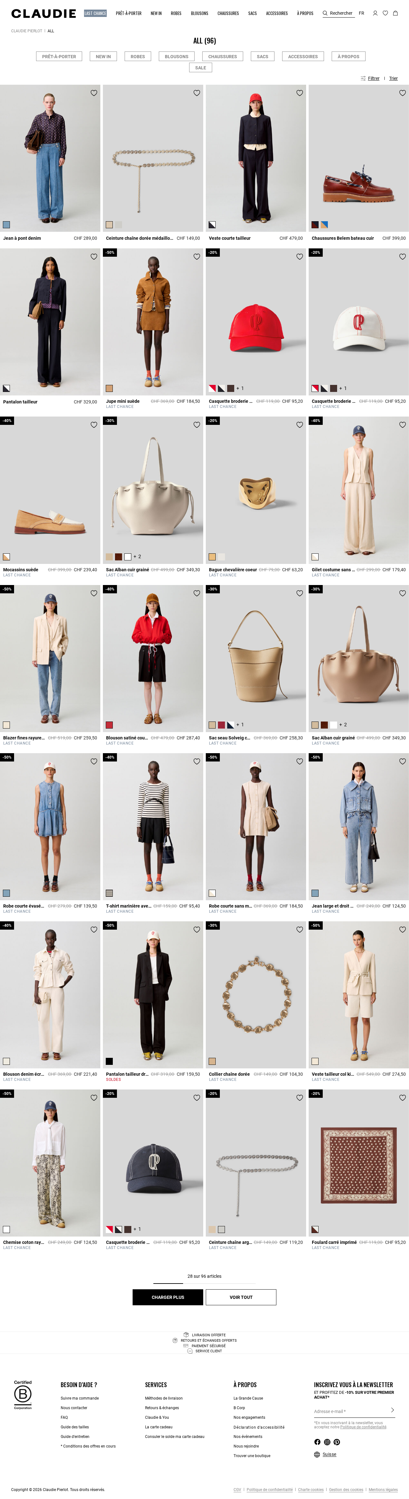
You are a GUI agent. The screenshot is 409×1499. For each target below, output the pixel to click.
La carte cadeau (159, 1427)
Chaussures (222, 56)
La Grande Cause (248, 1398)
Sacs (262, 56)
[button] (96, 13)
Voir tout (241, 1297)
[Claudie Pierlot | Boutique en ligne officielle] (43, 13)
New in (103, 56)
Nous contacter (74, 1408)
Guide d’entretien (75, 1436)
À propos (348, 56)
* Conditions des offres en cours (88, 1446)
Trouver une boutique (252, 1456)
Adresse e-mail (328, 1411)
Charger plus (168, 1297)
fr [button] (361, 13)
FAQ (64, 1417)
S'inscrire (392, 1411)
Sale (200, 67)
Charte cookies (310, 1489)
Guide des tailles (75, 1427)
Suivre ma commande (80, 1398)
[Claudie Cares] (23, 1394)
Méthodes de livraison (164, 1398)
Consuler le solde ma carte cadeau (174, 1436)
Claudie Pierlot (26, 31)
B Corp (239, 1408)
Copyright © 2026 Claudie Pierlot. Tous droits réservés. (58, 1489)
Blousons (177, 56)
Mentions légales (383, 1489)
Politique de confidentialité (363, 1427)
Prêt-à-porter (59, 56)
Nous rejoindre (246, 1446)
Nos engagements (249, 1417)
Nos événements (248, 1436)
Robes (138, 56)
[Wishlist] (94, 93)
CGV (237, 1489)
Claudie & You (157, 1417)
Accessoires (303, 56)
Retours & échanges (162, 1408)
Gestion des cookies (345, 1489)
